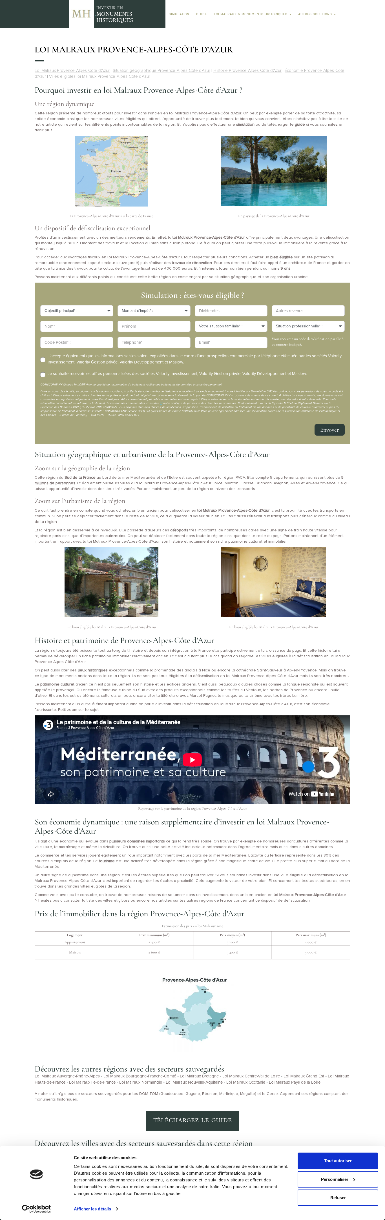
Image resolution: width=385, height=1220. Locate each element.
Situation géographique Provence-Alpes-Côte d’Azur (161, 70)
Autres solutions (315, 14)
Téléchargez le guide (192, 1120)
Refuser (338, 1197)
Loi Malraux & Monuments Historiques (251, 14)
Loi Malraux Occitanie (245, 1082)
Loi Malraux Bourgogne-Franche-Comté (139, 1076)
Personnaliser (334, 1179)
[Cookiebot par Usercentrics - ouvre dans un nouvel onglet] (36, 1209)
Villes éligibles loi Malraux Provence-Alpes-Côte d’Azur (99, 76)
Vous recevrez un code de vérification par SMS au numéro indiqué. (308, 341)
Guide (201, 14)
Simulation (179, 14)
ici (161, 403)
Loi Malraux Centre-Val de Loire (251, 1076)
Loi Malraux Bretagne (199, 1076)
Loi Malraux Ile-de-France (92, 1082)
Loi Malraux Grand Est (304, 1076)
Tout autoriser (338, 1160)
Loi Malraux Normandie (140, 1082)
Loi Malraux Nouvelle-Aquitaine (194, 1082)
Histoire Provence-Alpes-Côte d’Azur (247, 70)
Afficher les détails (92, 1208)
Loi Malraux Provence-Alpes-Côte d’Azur (72, 70)
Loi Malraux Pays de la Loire (294, 1082)
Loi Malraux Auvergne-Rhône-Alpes (67, 1076)
